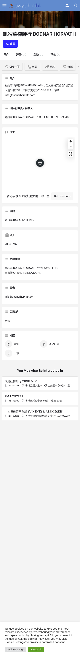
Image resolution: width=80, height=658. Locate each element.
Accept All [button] (35, 649)
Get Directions (62, 196)
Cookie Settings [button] (15, 649)
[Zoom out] (70, 146)
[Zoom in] (70, 141)
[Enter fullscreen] (70, 154)
